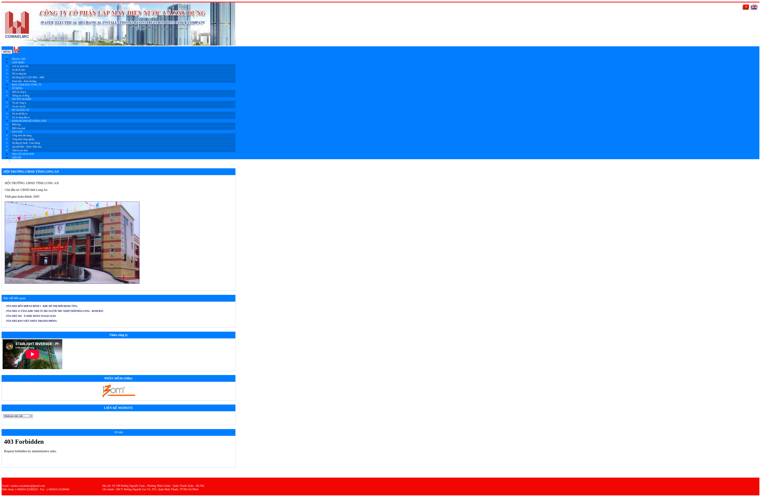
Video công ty (118, 335)
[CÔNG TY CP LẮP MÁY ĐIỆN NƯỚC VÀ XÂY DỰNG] (16, 51)
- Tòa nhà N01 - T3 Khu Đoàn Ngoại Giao (30, 316)
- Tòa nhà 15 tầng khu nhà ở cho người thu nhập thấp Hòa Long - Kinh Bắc (54, 311)
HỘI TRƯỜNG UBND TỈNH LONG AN (31, 171)
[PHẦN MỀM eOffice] (118, 398)
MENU (7, 51)
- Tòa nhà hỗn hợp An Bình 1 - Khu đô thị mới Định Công (41, 306)
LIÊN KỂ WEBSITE (118, 407)
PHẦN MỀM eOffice (118, 378)
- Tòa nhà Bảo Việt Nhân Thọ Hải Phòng (31, 321)
